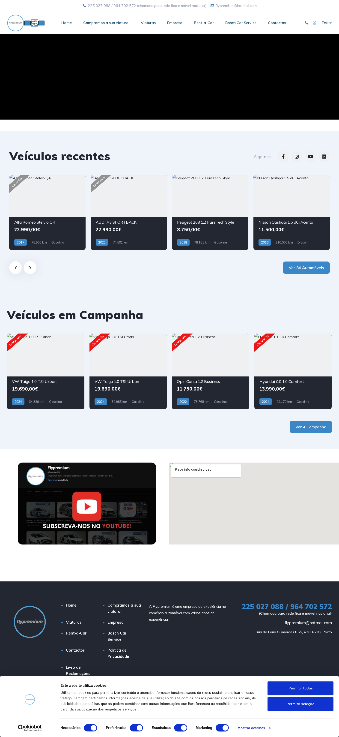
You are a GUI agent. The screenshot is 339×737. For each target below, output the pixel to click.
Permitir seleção (300, 704)
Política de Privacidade (118, 653)
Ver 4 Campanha (310, 426)
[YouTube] (310, 156)
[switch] (136, 727)
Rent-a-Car (204, 22)
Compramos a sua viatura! (106, 22)
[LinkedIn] (324, 156)
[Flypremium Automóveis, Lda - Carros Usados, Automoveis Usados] (26, 22)
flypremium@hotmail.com (308, 622)
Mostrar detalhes (251, 728)
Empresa (174, 22)
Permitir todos (300, 688)
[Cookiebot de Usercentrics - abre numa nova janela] (30, 728)
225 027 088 (99, 5)
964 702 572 (124, 5)
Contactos (277, 22)
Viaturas (148, 22)
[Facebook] (283, 156)
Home (66, 22)
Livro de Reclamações (78, 670)
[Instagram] (297, 156)
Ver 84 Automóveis (306, 267)
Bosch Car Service (240, 22)
